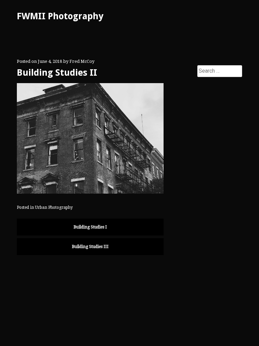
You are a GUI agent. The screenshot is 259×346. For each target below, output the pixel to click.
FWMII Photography (60, 16)
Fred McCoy (81, 61)
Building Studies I (90, 227)
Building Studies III (90, 246)
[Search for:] (219, 71)
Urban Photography (54, 207)
